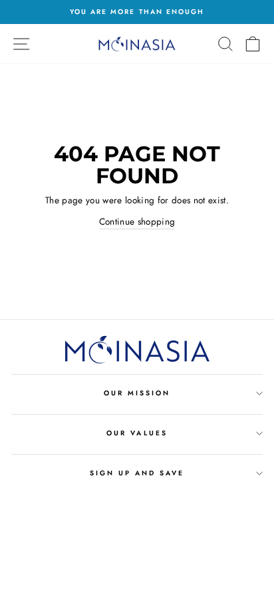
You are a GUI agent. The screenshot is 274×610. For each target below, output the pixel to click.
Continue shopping (137, 221)
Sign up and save (137, 473)
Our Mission (137, 393)
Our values (137, 433)
